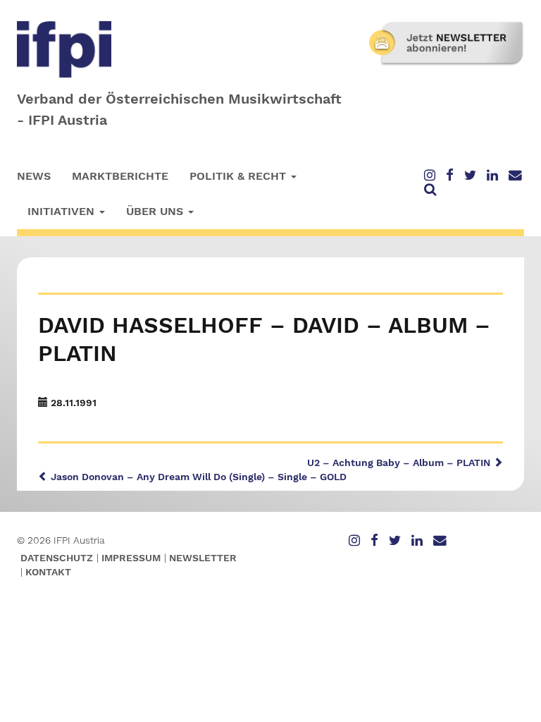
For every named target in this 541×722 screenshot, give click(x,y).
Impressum (131, 557)
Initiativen (62, 211)
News (34, 176)
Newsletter (203, 557)
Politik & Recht (239, 176)
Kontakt (48, 571)
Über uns (156, 211)
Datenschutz (56, 557)
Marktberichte (120, 176)
